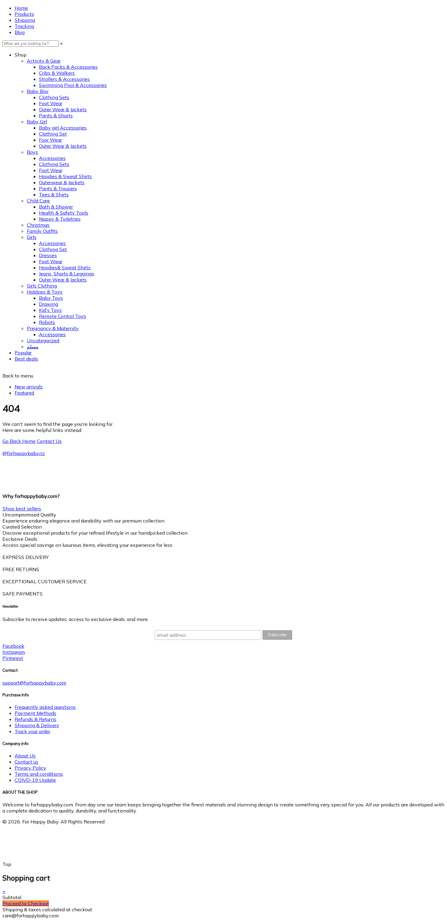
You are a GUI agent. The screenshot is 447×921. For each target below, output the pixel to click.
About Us (25, 756)
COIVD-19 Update (35, 780)
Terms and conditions (39, 774)
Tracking (24, 26)
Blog (20, 32)
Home (21, 8)
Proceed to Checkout (25, 903)
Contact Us (49, 441)
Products (24, 14)
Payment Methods (35, 713)
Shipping (25, 20)
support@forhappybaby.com (34, 683)
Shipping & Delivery (37, 725)
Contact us (26, 762)
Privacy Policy (30, 768)
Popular (23, 353)
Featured (24, 393)
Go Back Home (19, 441)
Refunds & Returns (35, 719)
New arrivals (29, 387)
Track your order (32, 731)
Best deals (26, 359)
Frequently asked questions (45, 707)
